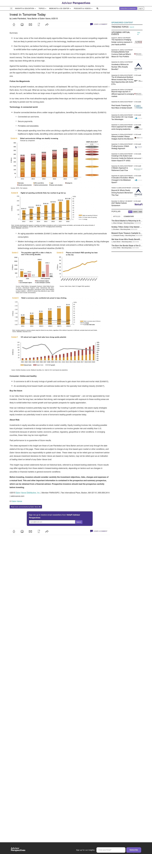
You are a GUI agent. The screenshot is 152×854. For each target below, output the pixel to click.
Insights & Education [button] (25, 8)
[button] (14, 24)
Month (135, 211)
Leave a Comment (100, 24)
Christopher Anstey (118, 235)
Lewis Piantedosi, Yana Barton (24, 18)
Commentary (129, 216)
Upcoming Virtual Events (120, 33)
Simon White (116, 248)
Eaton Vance (45, 18)
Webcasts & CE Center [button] (59, 8)
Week (130, 211)
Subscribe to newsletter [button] (128, 8)
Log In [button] (141, 8)
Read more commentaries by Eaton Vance (25, 507)
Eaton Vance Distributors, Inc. (28, 492)
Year (140, 211)
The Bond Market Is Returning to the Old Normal (131, 220)
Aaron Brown (116, 241)
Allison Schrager (117, 223)
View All (132, 27)
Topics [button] (42, 8)
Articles (116, 216)
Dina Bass (116, 229)
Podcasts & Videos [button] (82, 8)
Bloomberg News (129, 223)
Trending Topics (120, 27)
